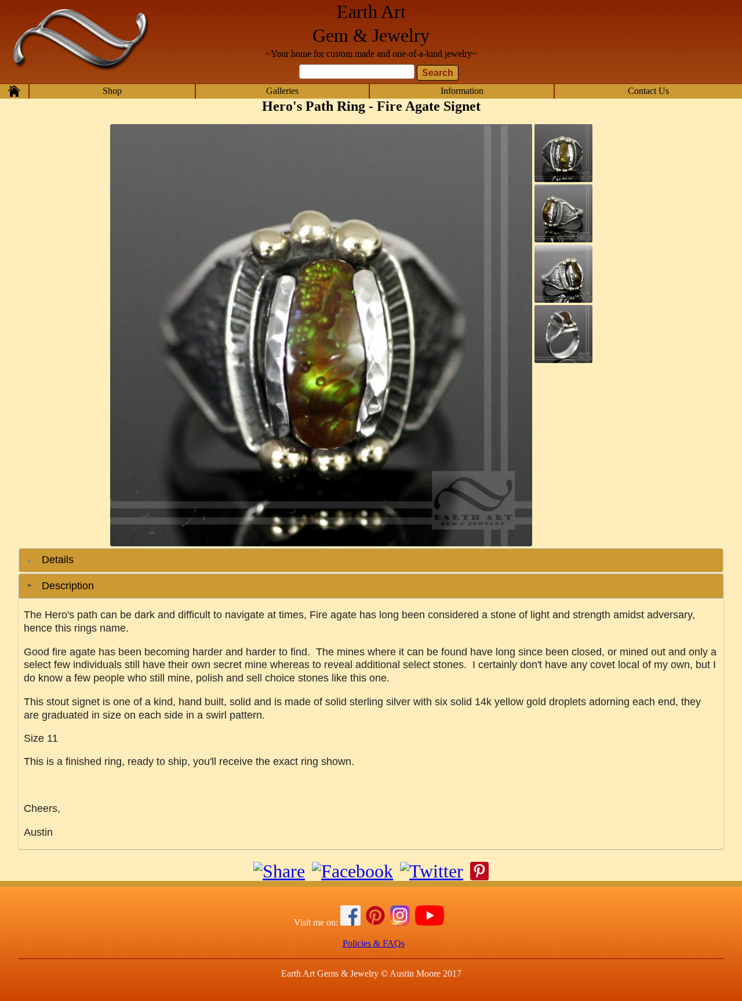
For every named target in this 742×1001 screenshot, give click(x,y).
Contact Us (648, 91)
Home (14, 91)
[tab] (371, 560)
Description (68, 586)
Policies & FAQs (374, 943)
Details (58, 559)
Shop (112, 91)
